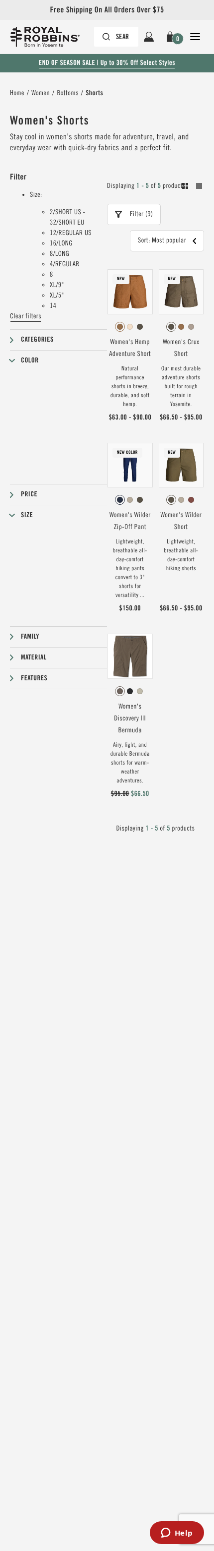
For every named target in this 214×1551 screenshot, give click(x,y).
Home (17, 93)
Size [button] (27, 515)
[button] (172, 37)
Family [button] (30, 637)
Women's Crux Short (181, 348)
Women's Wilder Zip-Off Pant (130, 521)
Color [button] (30, 360)
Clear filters (25, 316)
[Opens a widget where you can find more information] (176, 1533)
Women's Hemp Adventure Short (130, 348)
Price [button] (29, 494)
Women (40, 93)
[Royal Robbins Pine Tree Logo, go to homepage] (50, 37)
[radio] (120, 327)
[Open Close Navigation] (195, 37)
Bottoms (67, 93)
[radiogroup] (130, 327)
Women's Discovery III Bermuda (130, 718)
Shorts (94, 93)
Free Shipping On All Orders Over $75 (107, 9)
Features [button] (34, 678)
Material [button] (34, 657)
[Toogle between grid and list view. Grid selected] (192, 187)
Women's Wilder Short (181, 521)
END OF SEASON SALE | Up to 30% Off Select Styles (107, 63)
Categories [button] (37, 340)
